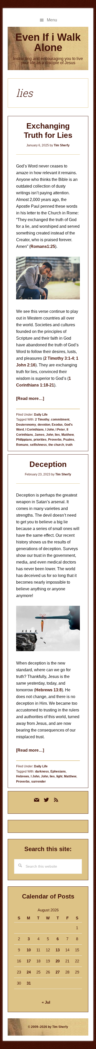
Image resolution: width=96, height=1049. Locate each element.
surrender (38, 781)
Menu (52, 20)
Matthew (67, 435)
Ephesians (58, 771)
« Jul (46, 1002)
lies (57, 435)
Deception (48, 464)
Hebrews (22, 776)
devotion (44, 424)
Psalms (68, 439)
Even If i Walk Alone (48, 42)
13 (58, 950)
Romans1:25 (42, 246)
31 (29, 983)
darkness (42, 771)
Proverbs (55, 439)
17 (29, 961)
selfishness (38, 445)
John (49, 435)
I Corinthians (34, 429)
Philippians (24, 439)
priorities (40, 439)
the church (56, 445)
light (59, 776)
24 (29, 972)
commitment (60, 419)
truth (69, 445)
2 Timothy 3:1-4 (59, 358)
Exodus (57, 424)
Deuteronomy (26, 424)
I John (49, 429)
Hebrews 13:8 (48, 690)
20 (58, 961)
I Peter (60, 429)
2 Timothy (42, 419)
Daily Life (41, 414)
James (40, 435)
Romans (22, 445)
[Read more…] (30, 398)
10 (29, 950)
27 (58, 972)
